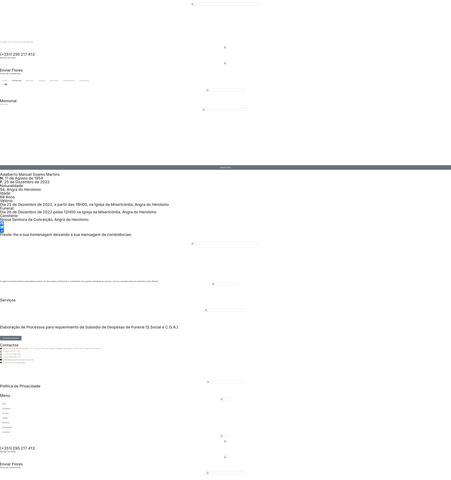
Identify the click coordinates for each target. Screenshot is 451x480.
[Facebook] (225, 223)
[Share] (225, 231)
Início (4, 80)
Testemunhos (69, 80)
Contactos (84, 80)
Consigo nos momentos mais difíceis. (16, 42)
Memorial (54, 80)
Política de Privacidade (20, 386)
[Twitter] (225, 227)
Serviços (30, 80)
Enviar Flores (11, 70)
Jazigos (41, 80)
